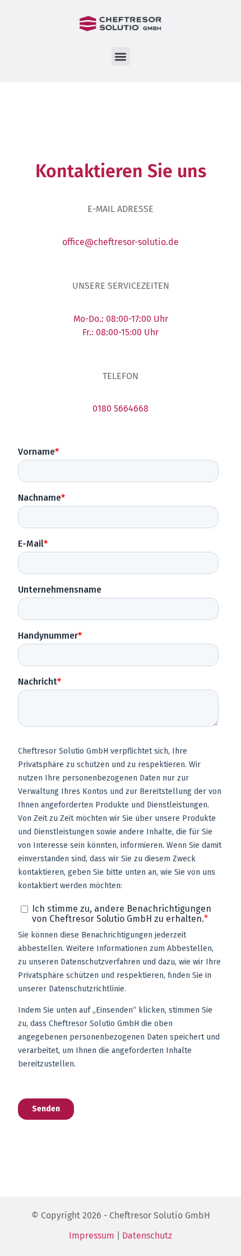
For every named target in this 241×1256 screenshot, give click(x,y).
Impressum (91, 1235)
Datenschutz (147, 1235)
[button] (121, 56)
